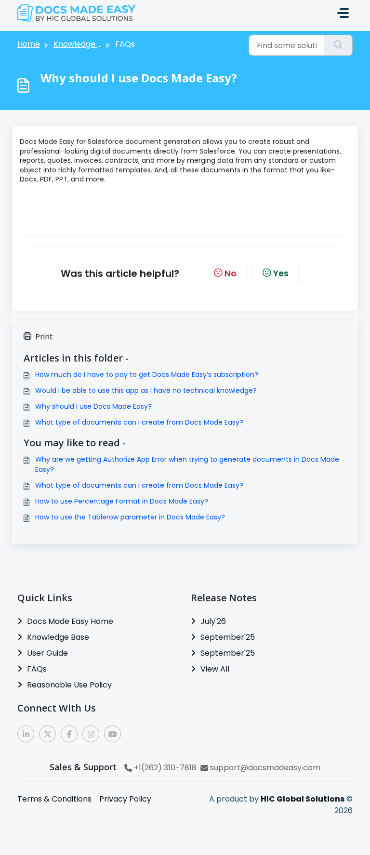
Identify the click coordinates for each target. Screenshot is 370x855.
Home (28, 44)
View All (214, 668)
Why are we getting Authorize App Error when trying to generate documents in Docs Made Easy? (187, 464)
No (231, 273)
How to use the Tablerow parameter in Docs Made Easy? (130, 517)
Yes (281, 273)
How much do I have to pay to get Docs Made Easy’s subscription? (146, 374)
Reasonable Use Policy (69, 684)
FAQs (37, 668)
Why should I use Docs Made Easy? (93, 406)
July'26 (213, 621)
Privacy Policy (125, 798)
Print (44, 336)
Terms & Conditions (54, 798)
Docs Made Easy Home (70, 621)
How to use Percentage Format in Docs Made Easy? (121, 501)
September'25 (227, 637)
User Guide (47, 653)
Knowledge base (84, 44)
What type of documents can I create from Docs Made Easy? (139, 422)
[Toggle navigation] (343, 13)
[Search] (338, 45)
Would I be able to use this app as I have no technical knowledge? (146, 390)
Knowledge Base (58, 637)
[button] (25, 733)
